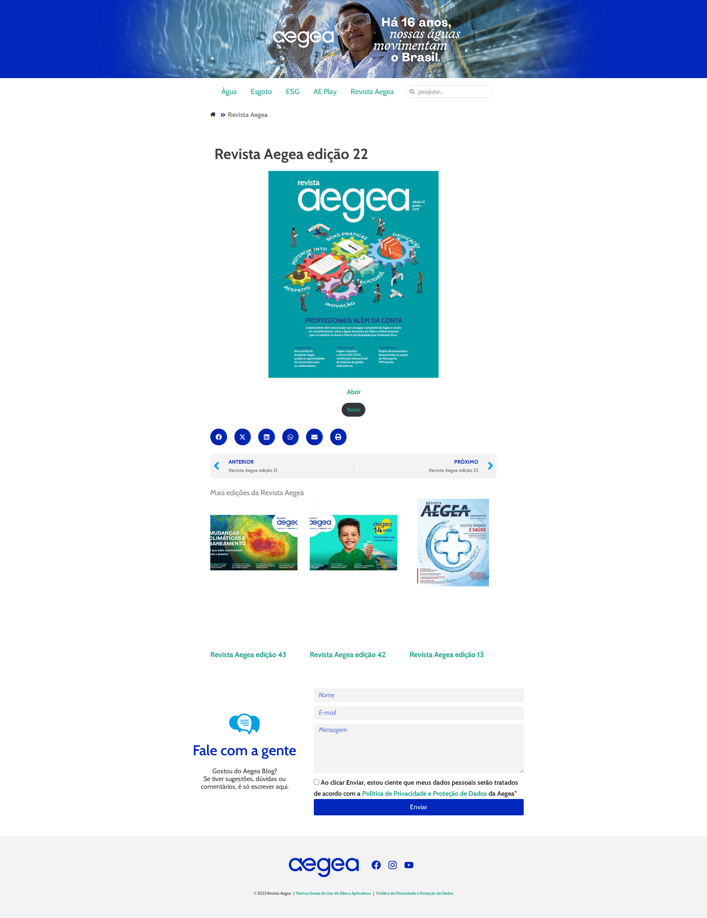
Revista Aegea (372, 91)
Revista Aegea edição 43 (248, 654)
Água (229, 91)
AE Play (325, 91)
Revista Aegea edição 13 (447, 654)
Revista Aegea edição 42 (348, 654)
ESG (292, 91)
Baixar (353, 409)
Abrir (353, 392)
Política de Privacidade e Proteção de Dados (424, 793)
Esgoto (261, 91)
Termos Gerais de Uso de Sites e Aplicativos (333, 893)
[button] (218, 437)
